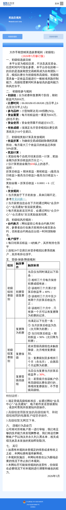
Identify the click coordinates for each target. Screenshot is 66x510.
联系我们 (33, 507)
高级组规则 (53, 36)
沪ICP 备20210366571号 (33, 504)
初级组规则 (12, 36)
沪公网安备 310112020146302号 (34, 501)
